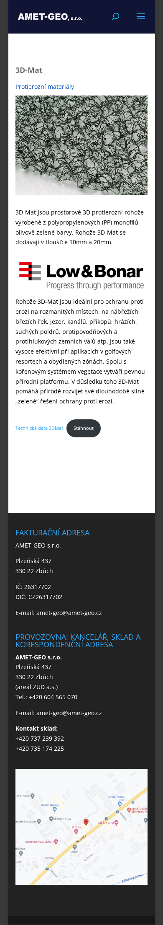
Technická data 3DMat (39, 428)
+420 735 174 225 (39, 748)
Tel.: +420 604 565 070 (46, 697)
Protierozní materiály (44, 86)
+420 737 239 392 (39, 738)
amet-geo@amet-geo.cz (69, 613)
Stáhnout (84, 428)
